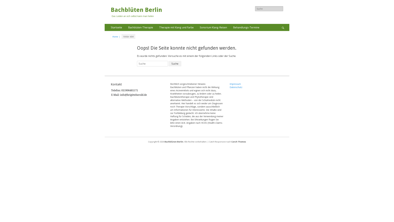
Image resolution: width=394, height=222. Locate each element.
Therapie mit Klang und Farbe (176, 27)
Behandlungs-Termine (246, 27)
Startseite (116, 27)
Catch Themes (238, 141)
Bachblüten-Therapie (140, 27)
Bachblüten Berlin (136, 9)
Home (116, 36)
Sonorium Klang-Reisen (213, 27)
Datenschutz (236, 87)
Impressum (235, 83)
